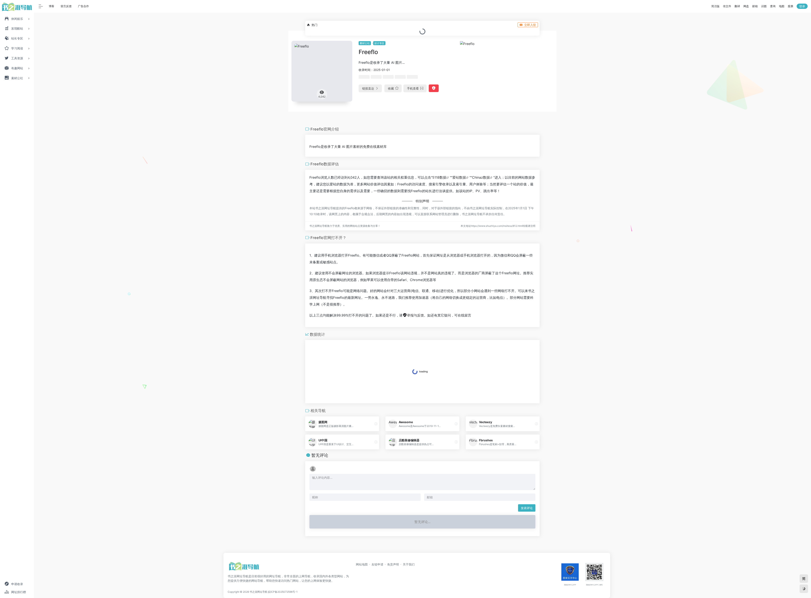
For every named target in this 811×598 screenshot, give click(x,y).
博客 (51, 6)
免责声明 (393, 564)
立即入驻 (530, 25)
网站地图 (362, 564)
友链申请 (377, 564)
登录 (802, 6)
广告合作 (83, 6)
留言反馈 (66, 6)
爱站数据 (459, 177)
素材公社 (365, 43)
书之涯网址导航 (258, 591)
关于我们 (409, 564)
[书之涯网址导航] (244, 567)
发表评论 (527, 508)
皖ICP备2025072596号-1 (283, 591)
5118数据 (439, 177)
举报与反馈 (415, 315)
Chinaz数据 (481, 177)
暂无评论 (319, 455)
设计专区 (379, 43)
